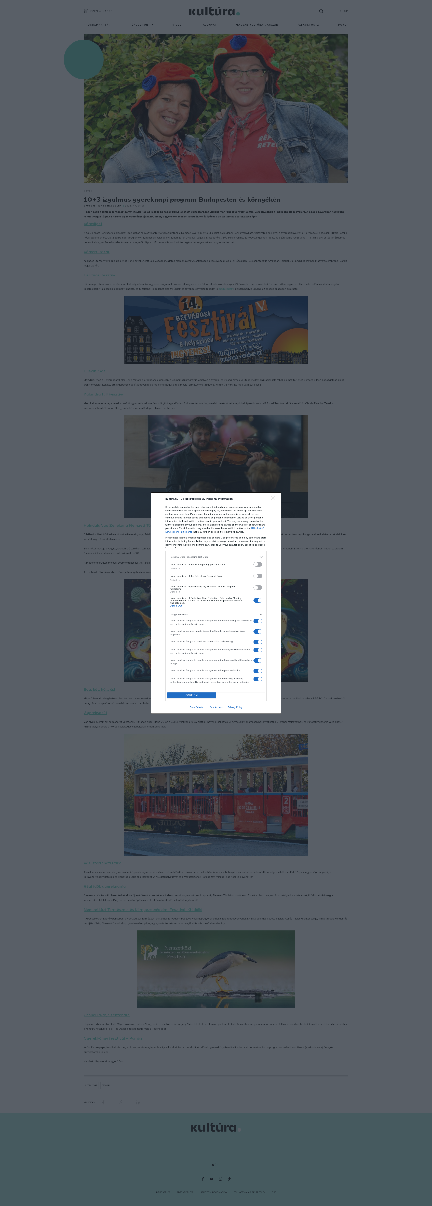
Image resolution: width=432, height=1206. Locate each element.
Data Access (216, 707)
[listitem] (216, 557)
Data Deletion (197, 707)
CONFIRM (191, 695)
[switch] (257, 564)
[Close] (274, 499)
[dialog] (216, 603)
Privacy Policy (235, 707)
